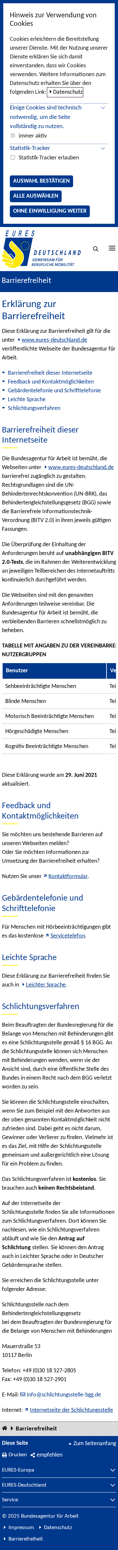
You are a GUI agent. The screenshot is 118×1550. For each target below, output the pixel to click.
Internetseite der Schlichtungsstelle (71, 1410)
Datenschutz (68, 92)
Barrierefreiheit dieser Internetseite (50, 373)
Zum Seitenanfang (94, 1444)
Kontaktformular (68, 876)
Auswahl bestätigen (41, 181)
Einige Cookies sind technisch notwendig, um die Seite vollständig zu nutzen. (46, 117)
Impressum (21, 1527)
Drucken (18, 1455)
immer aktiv (33, 136)
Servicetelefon (67, 936)
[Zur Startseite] (41, 249)
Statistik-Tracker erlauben (49, 158)
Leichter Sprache (46, 985)
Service (10, 1500)
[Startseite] (4, 1428)
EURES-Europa (18, 1470)
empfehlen (49, 1455)
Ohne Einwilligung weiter (50, 211)
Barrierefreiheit (36, 1429)
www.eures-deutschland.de (54, 340)
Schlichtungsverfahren (34, 408)
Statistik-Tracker (30, 148)
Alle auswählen (35, 196)
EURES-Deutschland (24, 1485)
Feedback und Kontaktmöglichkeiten (51, 382)
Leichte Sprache (27, 400)
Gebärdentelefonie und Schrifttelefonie (54, 391)
